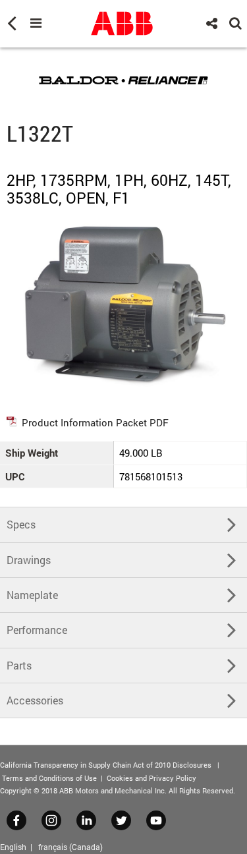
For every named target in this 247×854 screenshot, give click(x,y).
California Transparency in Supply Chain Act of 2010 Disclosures (105, 765)
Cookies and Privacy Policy (151, 778)
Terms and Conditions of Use (49, 778)
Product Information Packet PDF (95, 422)
